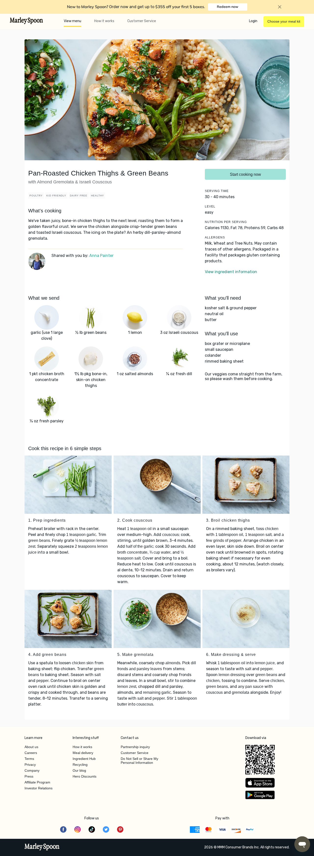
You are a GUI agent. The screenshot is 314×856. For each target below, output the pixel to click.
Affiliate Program (37, 782)
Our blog (79, 770)
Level (210, 206)
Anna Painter (101, 255)
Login (253, 21)
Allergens (215, 237)
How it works (104, 21)
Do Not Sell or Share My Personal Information (139, 761)
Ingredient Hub (84, 759)
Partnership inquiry (135, 747)
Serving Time (217, 191)
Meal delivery (83, 753)
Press (29, 776)
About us (31, 747)
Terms (29, 759)
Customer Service (141, 21)
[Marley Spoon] (42, 847)
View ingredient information (231, 271)
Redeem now (227, 6)
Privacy (30, 765)
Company (32, 770)
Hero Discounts (84, 776)
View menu (72, 21)
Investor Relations (38, 788)
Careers (31, 753)
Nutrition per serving (226, 222)
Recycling (80, 765)
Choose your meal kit (283, 21)
